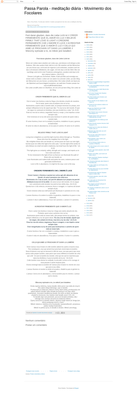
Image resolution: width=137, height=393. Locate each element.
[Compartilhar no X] (60, 313)
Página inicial (53, 371)
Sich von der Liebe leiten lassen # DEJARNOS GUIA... (97, 135)
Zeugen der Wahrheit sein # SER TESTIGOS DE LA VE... (97, 109)
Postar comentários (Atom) (37, 374)
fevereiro (90, 198)
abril (89, 79)
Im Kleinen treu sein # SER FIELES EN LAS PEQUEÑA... (98, 90)
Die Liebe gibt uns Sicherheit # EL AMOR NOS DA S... (97, 180)
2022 (87, 54)
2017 (87, 208)
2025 (87, 47)
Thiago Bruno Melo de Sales (96, 37)
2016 (87, 210)
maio (89, 77)
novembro (91, 63)
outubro (90, 65)
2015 (87, 213)
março (89, 196)
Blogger (76, 388)
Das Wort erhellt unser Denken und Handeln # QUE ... (97, 97)
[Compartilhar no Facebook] (62, 313)
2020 (87, 59)
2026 (87, 45)
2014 (87, 215)
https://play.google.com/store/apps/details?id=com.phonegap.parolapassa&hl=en (46, 27)
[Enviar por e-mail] (56, 313)
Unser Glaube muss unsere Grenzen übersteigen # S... (98, 112)
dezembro (91, 61)
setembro (90, 68)
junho (89, 75)
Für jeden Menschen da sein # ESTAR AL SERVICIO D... (98, 169)
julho (89, 72)
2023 (87, 52)
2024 (87, 49)
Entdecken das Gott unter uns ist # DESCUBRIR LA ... (97, 131)
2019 (87, 203)
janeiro (90, 200)
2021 (87, 56)
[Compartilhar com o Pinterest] (64, 313)
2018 (87, 206)
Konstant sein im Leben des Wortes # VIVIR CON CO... (98, 127)
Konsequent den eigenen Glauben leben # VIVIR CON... (97, 173)
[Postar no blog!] (58, 313)
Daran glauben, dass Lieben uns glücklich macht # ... (96, 139)
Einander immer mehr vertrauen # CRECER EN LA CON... (97, 116)
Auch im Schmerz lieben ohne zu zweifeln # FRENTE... (97, 143)
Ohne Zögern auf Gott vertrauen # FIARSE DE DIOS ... (97, 184)
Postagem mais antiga (74, 371)
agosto (90, 70)
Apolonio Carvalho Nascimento (96, 34)
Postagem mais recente (32, 371)
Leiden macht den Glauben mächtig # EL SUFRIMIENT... (98, 158)
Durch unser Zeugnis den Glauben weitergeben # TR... (97, 93)
